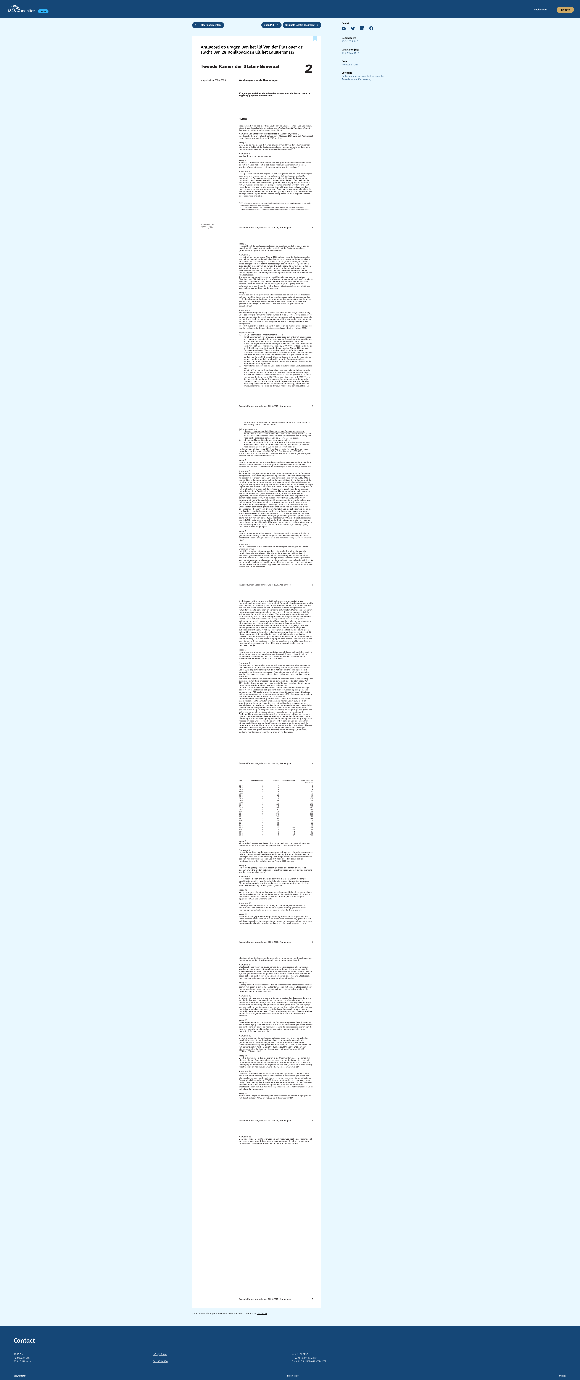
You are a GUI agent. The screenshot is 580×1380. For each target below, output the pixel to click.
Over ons (562, 1376)
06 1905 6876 (160, 1361)
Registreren (540, 9)
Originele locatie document (300, 25)
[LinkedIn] (364, 29)
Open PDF (270, 25)
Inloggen (565, 9)
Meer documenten (211, 25)
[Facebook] (373, 29)
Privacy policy (292, 1376)
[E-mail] (346, 29)
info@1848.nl (160, 1354)
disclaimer (262, 1313)
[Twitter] (355, 29)
